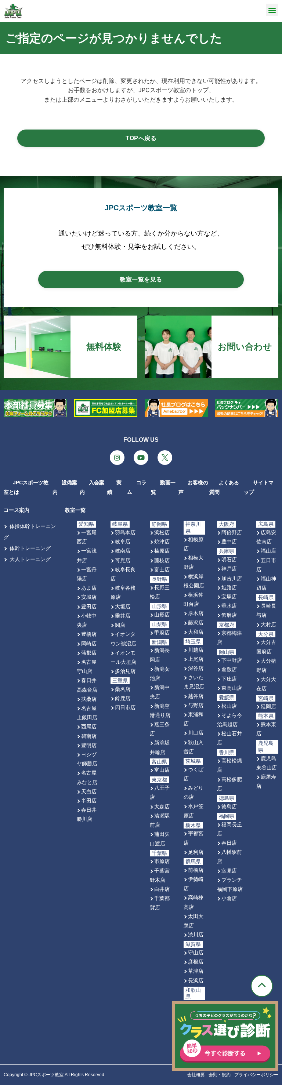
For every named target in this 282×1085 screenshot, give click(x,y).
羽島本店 (125, 532)
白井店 (162, 889)
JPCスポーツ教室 (46, 1074)
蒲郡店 (89, 652)
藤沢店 (195, 622)
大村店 (268, 624)
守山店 (195, 952)
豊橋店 (89, 634)
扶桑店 (89, 699)
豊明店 (89, 745)
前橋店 (195, 870)
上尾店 (195, 659)
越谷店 (195, 696)
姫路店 (229, 587)
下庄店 (229, 679)
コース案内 (16, 510)
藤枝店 (162, 560)
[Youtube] (141, 457)
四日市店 (125, 707)
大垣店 (122, 606)
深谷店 (195, 668)
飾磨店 (229, 615)
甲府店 (162, 632)
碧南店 (89, 736)
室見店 (229, 870)
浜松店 (162, 532)
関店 (120, 625)
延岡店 (268, 706)
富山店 (162, 770)
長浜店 (195, 980)
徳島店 (229, 806)
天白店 (89, 791)
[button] (272, 10)
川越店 (195, 650)
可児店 (122, 560)
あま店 (89, 588)
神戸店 (229, 568)
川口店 (195, 732)
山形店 (162, 614)
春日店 (229, 843)
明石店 (229, 559)
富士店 (162, 569)
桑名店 (122, 689)
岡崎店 (89, 643)
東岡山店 (231, 688)
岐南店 (122, 550)
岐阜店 (122, 541)
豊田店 (89, 606)
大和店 (195, 632)
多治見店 (125, 671)
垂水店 (229, 605)
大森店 (162, 806)
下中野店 (231, 660)
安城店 (89, 597)
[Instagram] (117, 457)
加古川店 (231, 578)
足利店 (195, 852)
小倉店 (229, 898)
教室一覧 (75, 510)
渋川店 (195, 934)
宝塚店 (229, 596)
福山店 (268, 550)
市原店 (162, 861)
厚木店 (195, 613)
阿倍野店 (231, 532)
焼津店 (162, 541)
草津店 (195, 971)
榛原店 (162, 550)
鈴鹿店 (122, 698)
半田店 (89, 800)
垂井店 (122, 615)
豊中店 (229, 541)
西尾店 (89, 726)
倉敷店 (229, 669)
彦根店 (195, 961)
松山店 (229, 706)
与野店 (195, 705)
